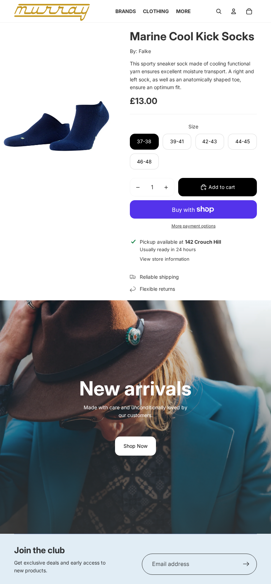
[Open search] (219, 11)
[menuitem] (183, 11)
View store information (164, 259)
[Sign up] (246, 564)
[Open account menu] (233, 11)
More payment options (193, 226)
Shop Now (135, 446)
